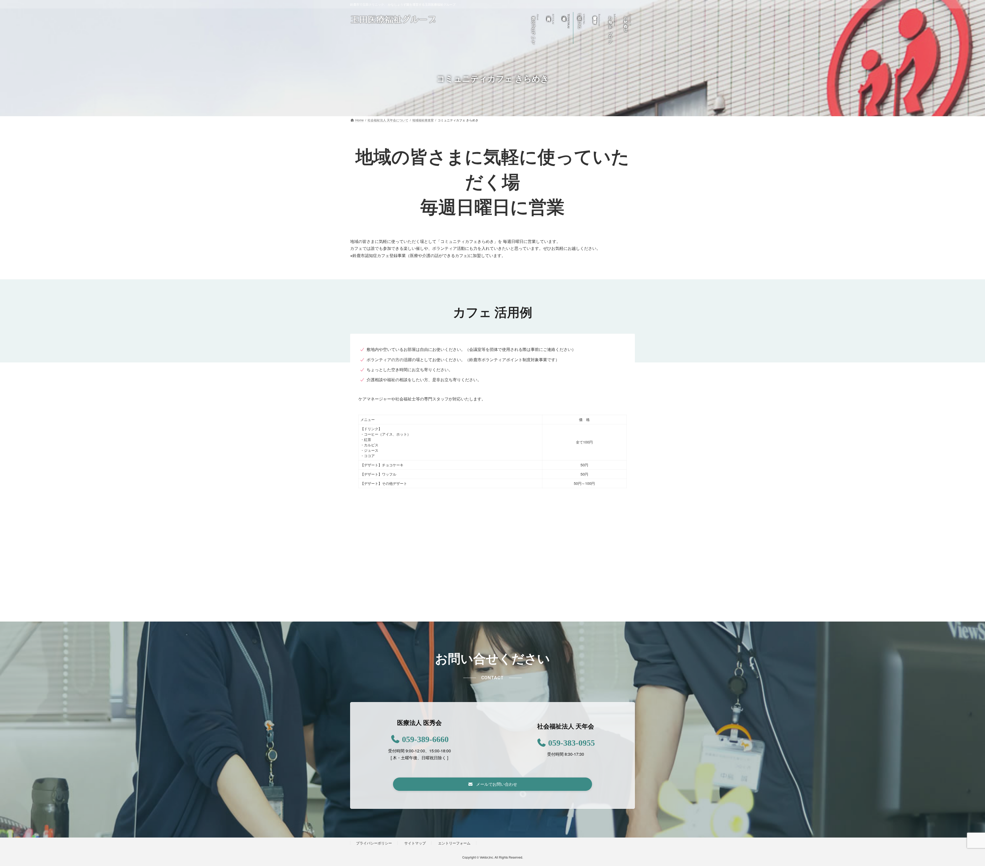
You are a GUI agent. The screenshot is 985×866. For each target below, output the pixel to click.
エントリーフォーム (454, 842)
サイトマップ (415, 842)
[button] (492, 784)
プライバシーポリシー (374, 842)
